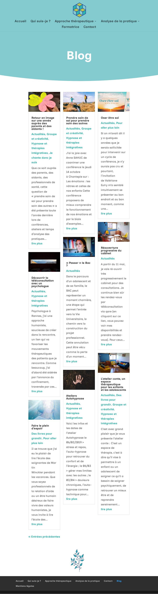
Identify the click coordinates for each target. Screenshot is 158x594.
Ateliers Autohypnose (75, 397)
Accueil (20, 21)
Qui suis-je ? (40, 21)
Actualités (38, 134)
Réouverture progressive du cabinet (111, 250)
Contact (89, 27)
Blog (119, 581)
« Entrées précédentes (44, 536)
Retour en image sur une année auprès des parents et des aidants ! (42, 123)
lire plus (36, 243)
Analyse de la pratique (119, 21)
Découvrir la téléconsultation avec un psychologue (42, 282)
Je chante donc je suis (42, 157)
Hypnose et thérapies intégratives (39, 148)
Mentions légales (25, 586)
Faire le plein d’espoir (40, 427)
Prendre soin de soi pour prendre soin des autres (77, 120)
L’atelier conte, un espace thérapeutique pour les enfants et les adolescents (113, 384)
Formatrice (70, 27)
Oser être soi (110, 117)
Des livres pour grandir (111, 399)
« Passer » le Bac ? (78, 264)
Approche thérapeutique (74, 21)
